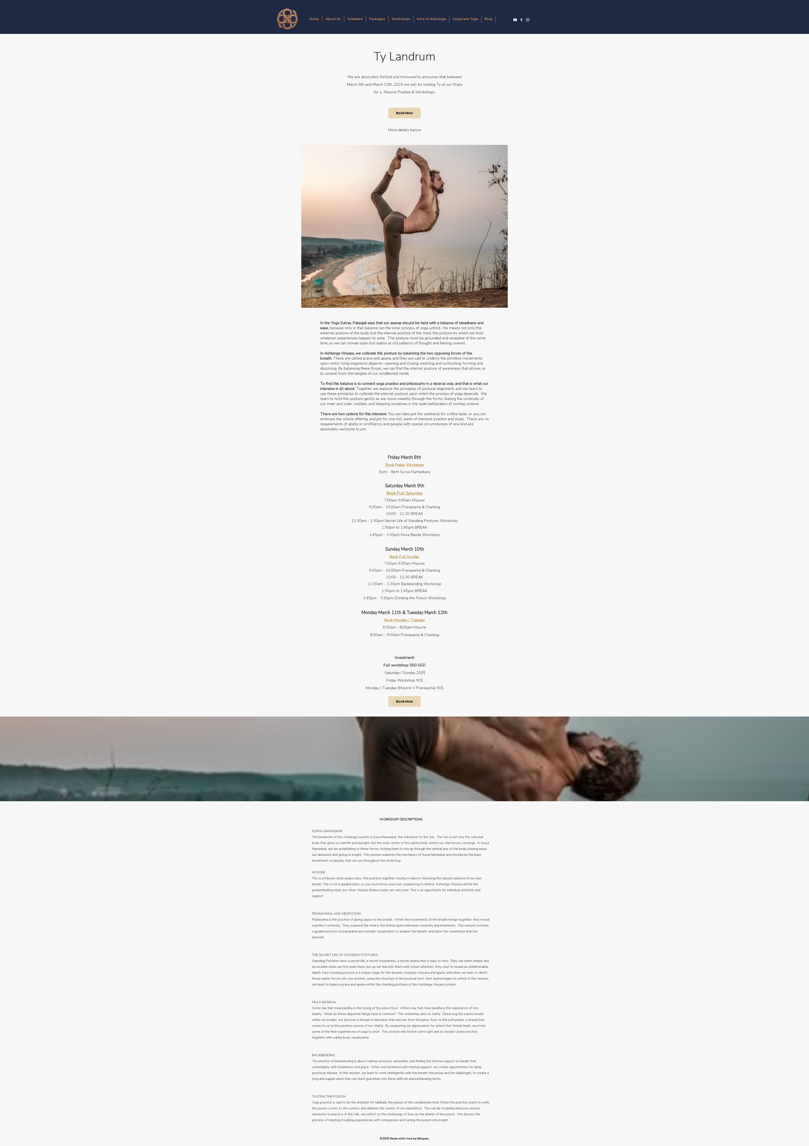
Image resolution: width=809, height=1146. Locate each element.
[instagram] (528, 20)
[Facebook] (521, 20)
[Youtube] (515, 20)
